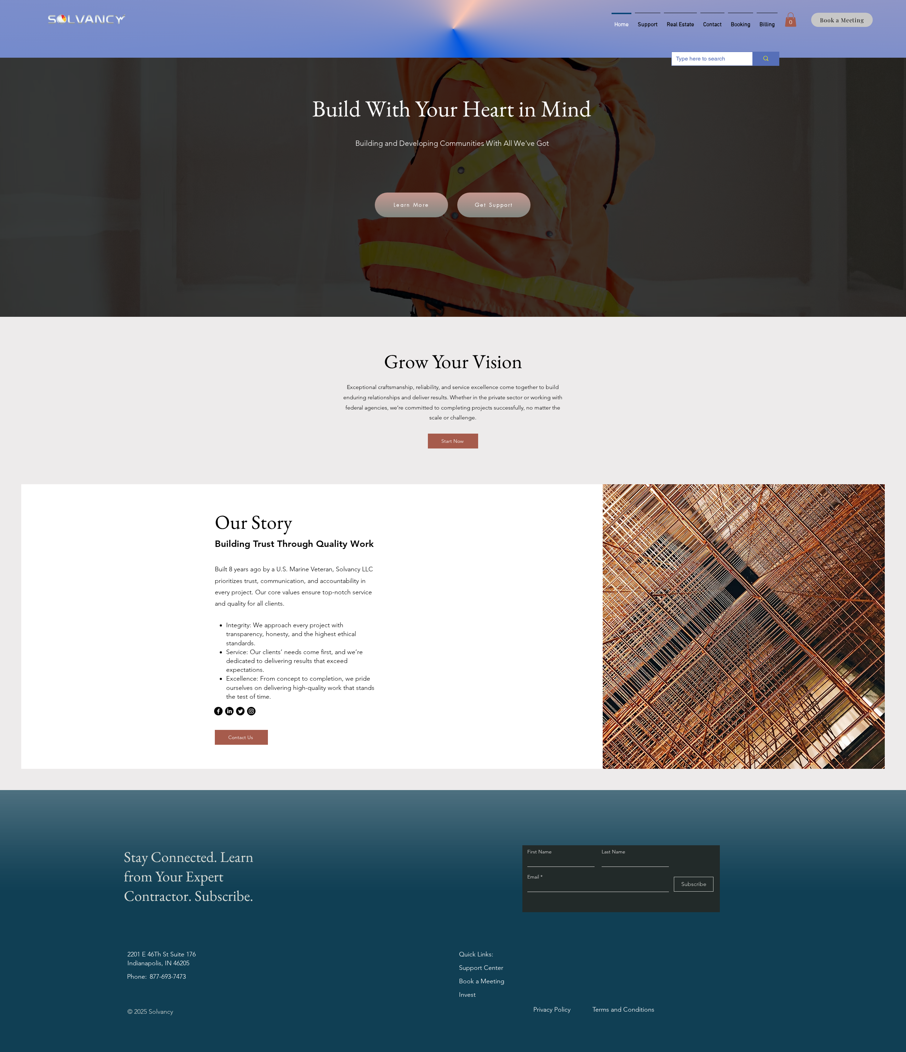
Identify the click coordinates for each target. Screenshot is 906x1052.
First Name (539, 851)
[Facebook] (218, 711)
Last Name (613, 851)
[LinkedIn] (229, 711)
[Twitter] (240, 711)
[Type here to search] (765, 58)
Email (533, 876)
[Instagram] (251, 711)
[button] (791, 19)
